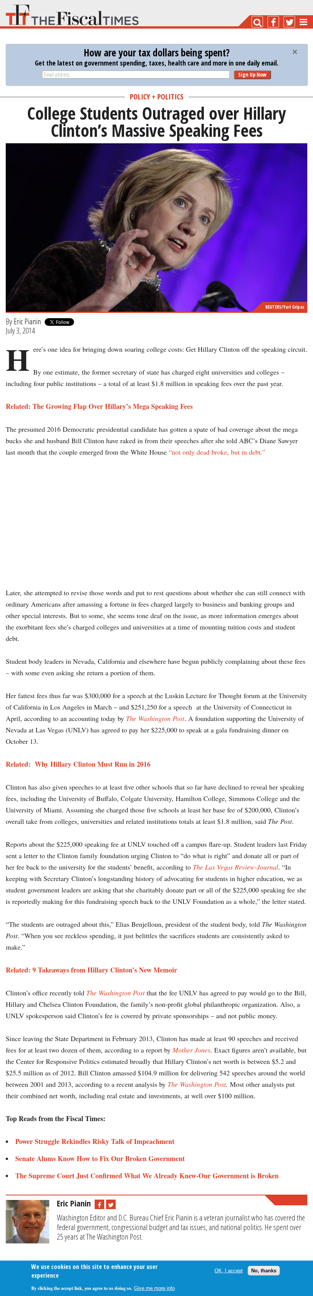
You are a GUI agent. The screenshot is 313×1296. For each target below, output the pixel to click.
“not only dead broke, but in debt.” (217, 452)
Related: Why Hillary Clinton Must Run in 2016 (78, 764)
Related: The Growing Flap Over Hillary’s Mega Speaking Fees (99, 406)
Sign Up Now (252, 74)
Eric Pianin (27, 321)
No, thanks (263, 1271)
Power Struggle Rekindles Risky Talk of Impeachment (94, 1141)
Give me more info (154, 1288)
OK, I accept (229, 1271)
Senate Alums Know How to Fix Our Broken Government (100, 1158)
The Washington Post (155, 718)
